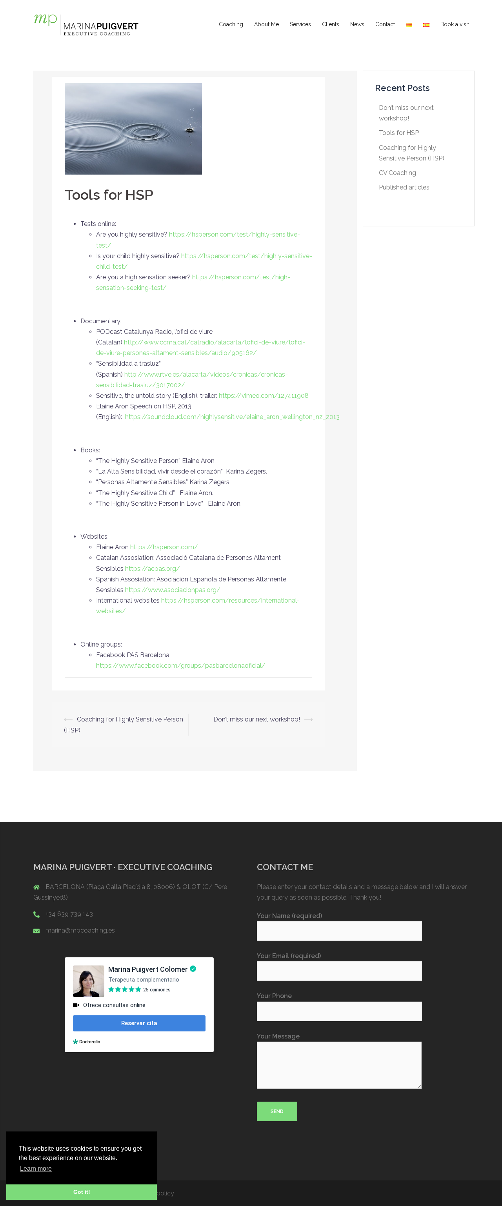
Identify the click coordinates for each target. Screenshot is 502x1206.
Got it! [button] (81, 1192)
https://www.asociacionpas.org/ (172, 590)
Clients (330, 24)
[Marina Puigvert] (86, 24)
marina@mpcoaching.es (80, 930)
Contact (385, 24)
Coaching (231, 24)
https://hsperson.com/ (164, 547)
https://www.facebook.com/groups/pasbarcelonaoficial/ (181, 665)
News (357, 24)
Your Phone (274, 996)
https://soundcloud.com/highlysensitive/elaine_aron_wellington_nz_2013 (232, 417)
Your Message (278, 1036)
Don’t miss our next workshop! (256, 719)
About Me (266, 24)
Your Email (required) (289, 956)
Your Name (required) (289, 916)
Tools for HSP (399, 133)
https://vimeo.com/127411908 (264, 395)
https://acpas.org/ (152, 568)
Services (300, 24)
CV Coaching (397, 173)
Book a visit (454, 24)
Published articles (404, 187)
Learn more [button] (36, 1168)
